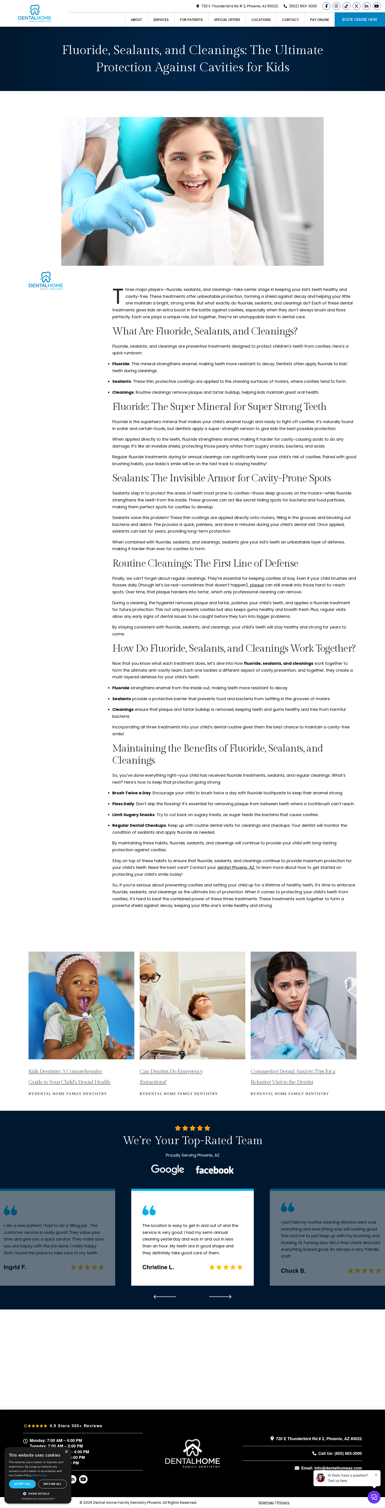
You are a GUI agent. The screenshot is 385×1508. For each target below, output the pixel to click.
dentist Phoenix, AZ (235, 867)
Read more (40, 1475)
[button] (38, 1493)
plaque (257, 585)
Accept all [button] (22, 1484)
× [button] (66, 1451)
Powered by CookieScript (38, 1498)
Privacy (283, 1502)
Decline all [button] (52, 1484)
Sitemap (266, 1502)
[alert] (37, 1475)
